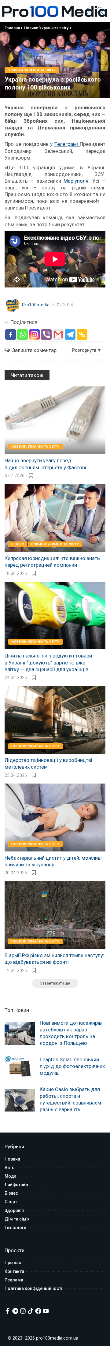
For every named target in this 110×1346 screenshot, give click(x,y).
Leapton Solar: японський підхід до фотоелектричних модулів (72, 1066)
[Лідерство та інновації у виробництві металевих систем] (55, 720)
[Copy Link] (82, 334)
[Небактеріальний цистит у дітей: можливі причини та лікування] (55, 817)
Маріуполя (76, 181)
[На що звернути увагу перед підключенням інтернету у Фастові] (55, 420)
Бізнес (17, 544)
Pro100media (36, 305)
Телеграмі (67, 144)
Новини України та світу (46, 28)
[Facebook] (10, 334)
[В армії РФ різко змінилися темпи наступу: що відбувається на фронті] (55, 915)
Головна (12, 28)
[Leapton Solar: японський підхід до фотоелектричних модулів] (20, 1066)
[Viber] (46, 334)
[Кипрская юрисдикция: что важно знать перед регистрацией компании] (55, 518)
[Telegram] (70, 334)
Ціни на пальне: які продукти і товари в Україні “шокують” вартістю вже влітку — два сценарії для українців (48, 662)
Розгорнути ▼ (86, 350)
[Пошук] (99, 11)
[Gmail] (58, 334)
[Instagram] (34, 334)
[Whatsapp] (22, 334)
